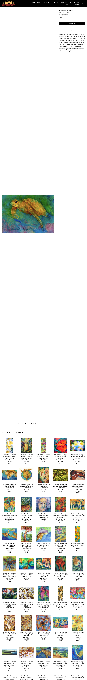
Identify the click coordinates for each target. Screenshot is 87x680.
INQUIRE (72, 30)
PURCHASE (72, 23)
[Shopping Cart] (84, 3)
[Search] (82, 3)
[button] (47, 2)
